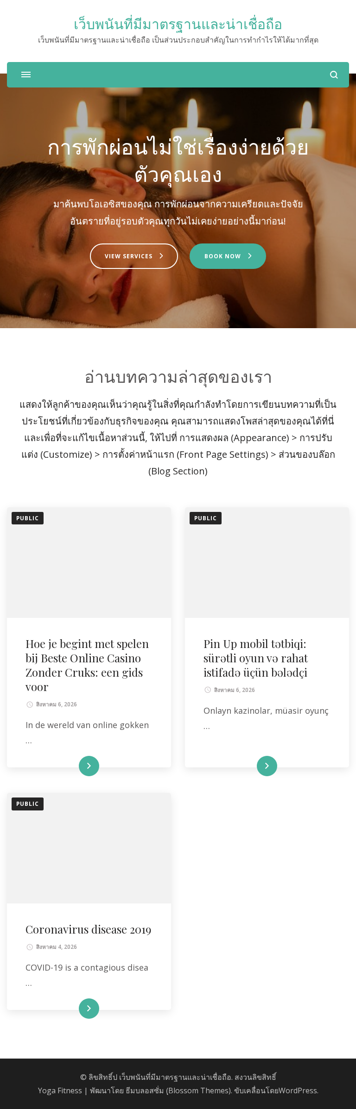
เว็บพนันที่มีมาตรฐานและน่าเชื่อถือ (178, 24)
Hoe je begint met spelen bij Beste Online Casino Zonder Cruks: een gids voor (87, 665)
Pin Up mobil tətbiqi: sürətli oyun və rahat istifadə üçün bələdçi (255, 657)
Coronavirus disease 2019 (88, 929)
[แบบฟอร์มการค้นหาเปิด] (334, 74)
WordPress (298, 1090)
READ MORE (73, 766)
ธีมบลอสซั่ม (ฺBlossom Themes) (178, 1090)
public (27, 518)
